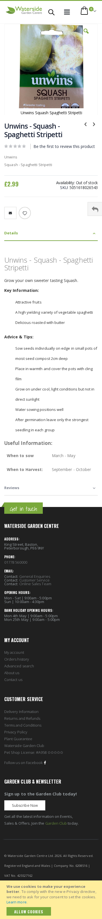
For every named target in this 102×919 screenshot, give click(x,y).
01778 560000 (15, 562)
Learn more (17, 902)
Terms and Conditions (22, 725)
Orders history (16, 659)
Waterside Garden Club (24, 745)
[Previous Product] (86, 124)
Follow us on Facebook (23, 762)
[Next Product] (94, 124)
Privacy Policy (15, 732)
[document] (52, 900)
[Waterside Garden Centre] (24, 10)
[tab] (51, 233)
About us (12, 672)
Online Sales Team (35, 583)
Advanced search (19, 665)
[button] (86, 35)
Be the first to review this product (64, 146)
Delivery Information (21, 711)
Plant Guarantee (18, 738)
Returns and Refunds (22, 718)
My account (14, 652)
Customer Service (34, 580)
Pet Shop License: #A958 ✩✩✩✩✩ (33, 752)
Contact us (13, 679)
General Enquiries (34, 576)
